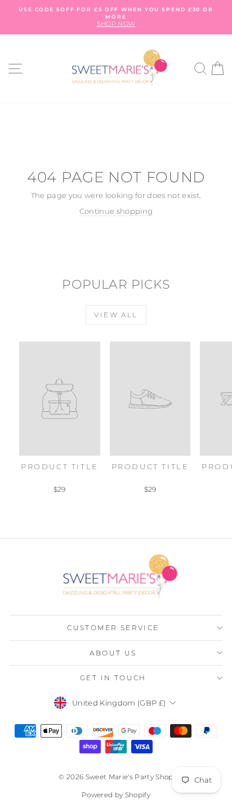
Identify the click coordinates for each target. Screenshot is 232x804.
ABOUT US (113, 653)
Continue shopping (116, 210)
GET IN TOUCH (113, 677)
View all (115, 315)
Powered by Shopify (116, 794)
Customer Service (113, 627)
